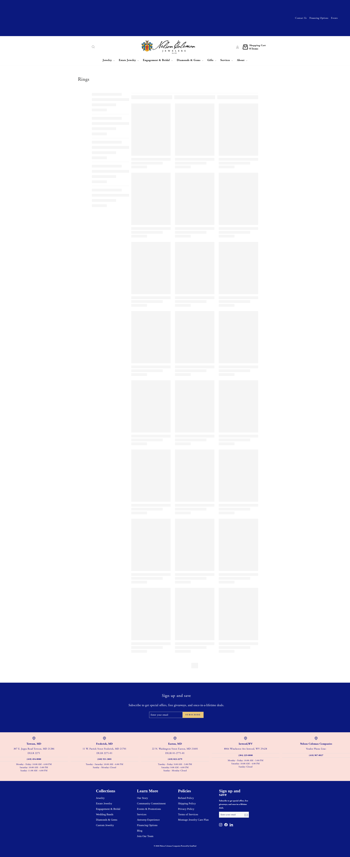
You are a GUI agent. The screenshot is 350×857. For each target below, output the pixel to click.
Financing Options (318, 18)
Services (225, 60)
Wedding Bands (104, 814)
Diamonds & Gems (189, 60)
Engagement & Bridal (157, 60)
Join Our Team (145, 836)
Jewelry (108, 60)
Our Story (142, 797)
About (241, 60)
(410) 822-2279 (175, 759)
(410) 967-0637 (316, 755)
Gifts (210, 60)
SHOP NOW (66, 31)
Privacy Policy (186, 808)
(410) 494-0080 (34, 759)
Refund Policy (186, 797)
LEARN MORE (83, 13)
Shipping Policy (187, 803)
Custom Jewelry (105, 825)
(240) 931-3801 (104, 759)
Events (334, 18)
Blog (139, 830)
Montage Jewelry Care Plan (193, 819)
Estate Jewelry (128, 60)
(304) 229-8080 (245, 755)
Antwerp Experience (148, 819)
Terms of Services (188, 814)
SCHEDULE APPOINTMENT (87, 4)
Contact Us (301, 18)
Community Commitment (151, 803)
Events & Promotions (149, 808)
